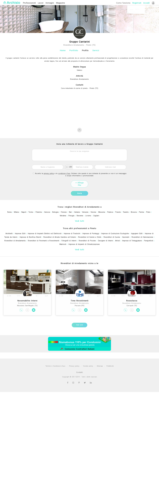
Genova (47, 212)
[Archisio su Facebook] (68, 382)
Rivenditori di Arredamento (15, 241)
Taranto (126, 212)
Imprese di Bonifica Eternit (30, 237)
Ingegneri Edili (137, 233)
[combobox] (69, 167)
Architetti (9, 233)
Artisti (117, 241)
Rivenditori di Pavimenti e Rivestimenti (43, 241)
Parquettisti (148, 241)
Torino (30, 212)
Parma (141, 212)
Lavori (41, 3)
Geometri (125, 237)
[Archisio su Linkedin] (90, 382)
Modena (63, 216)
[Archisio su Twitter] (85, 382)
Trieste (118, 212)
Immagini (50, 3)
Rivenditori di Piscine (87, 241)
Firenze (64, 212)
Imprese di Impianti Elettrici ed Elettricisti (45, 233)
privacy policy (49, 173)
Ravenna (80, 216)
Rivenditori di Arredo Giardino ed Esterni (59, 237)
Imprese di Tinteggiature (132, 241)
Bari (70, 212)
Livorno (88, 216)
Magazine (60, 3)
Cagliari (96, 216)
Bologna (55, 212)
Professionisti (30, 3)
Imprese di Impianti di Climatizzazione (84, 244)
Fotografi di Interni (68, 241)
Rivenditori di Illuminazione (142, 237)
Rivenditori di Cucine (112, 237)
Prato (148, 212)
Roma (9, 212)
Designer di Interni (105, 241)
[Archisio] (11, 1)
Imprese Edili (20, 233)
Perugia (71, 216)
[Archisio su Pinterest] (79, 382)
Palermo (38, 212)
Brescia (134, 212)
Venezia (85, 212)
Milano (16, 212)
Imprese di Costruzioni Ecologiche (115, 233)
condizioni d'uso (64, 173)
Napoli (23, 212)
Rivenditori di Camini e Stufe (89, 237)
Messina (101, 212)
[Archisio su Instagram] (74, 382)
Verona (93, 212)
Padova (110, 212)
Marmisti (62, 244)
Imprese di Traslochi (72, 233)
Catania (77, 212)
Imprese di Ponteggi (90, 233)
